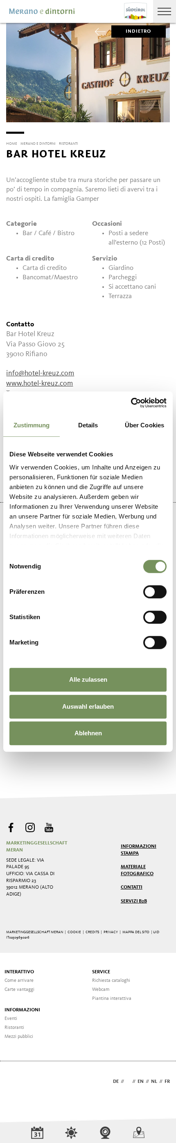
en (141, 1081)
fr (167, 1081)
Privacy (111, 932)
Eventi (11, 1018)
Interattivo (19, 972)
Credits (92, 932)
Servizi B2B (134, 901)
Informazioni (22, 1010)
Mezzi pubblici (19, 1036)
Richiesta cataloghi (111, 980)
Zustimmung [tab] (32, 425)
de (116, 1081)
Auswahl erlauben (88, 706)
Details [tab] (88, 425)
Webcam (101, 989)
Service (101, 972)
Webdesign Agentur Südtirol (16, 1082)
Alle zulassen (88, 679)
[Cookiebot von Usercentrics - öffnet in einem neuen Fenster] (131, 402)
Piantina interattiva (111, 998)
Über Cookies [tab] (144, 425)
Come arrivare (19, 980)
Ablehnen (88, 733)
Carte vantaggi (19, 989)
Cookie (74, 932)
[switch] (155, 591)
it (128, 1081)
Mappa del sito (135, 932)
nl (154, 1081)
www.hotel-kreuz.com (39, 383)
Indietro (138, 31)
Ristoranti (14, 1027)
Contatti (131, 887)
